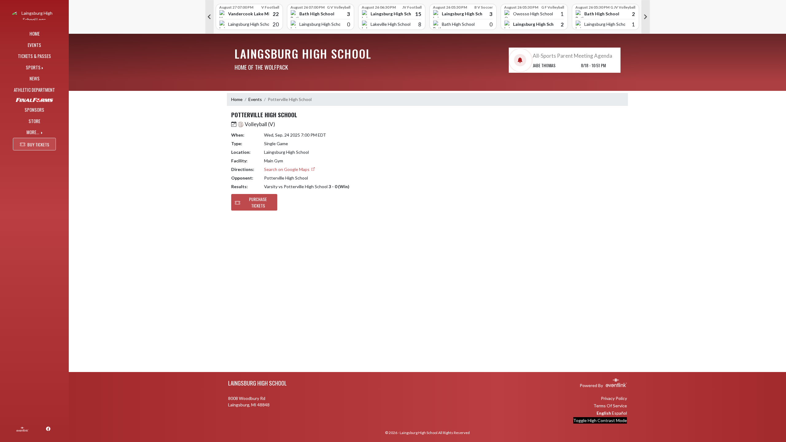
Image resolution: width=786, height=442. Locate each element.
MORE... (33, 132)
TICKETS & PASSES (34, 55)
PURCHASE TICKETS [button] (258, 202)
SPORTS (33, 67)
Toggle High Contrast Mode (600, 420)
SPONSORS (34, 109)
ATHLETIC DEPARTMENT (34, 89)
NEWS (34, 78)
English (604, 413)
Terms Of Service (610, 405)
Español (619, 413)
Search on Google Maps (287, 169)
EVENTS (34, 44)
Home (237, 99)
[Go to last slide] (209, 17)
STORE (34, 121)
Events (255, 99)
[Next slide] (645, 17)
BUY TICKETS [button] (38, 144)
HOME (34, 33)
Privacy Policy (614, 398)
